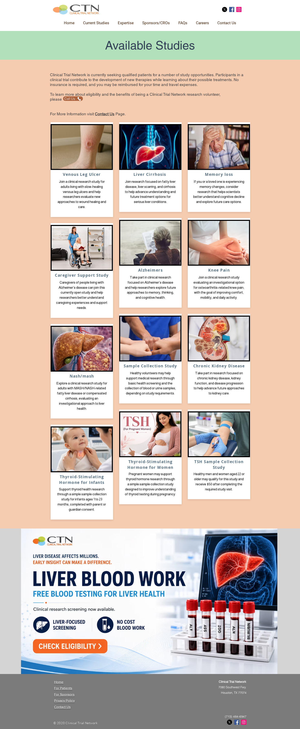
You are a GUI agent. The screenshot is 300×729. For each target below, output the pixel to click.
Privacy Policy (64, 700)
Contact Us (62, 707)
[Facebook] (231, 9)
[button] (96, 23)
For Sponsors (64, 694)
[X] (224, 9)
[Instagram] (238, 9)
